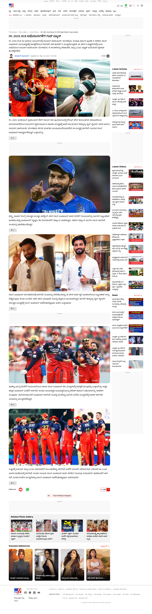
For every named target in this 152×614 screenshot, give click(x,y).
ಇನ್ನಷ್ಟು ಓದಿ (103, 546)
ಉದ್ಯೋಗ (118, 15)
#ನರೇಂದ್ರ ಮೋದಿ (107, 15)
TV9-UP (105, 1)
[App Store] (35, 599)
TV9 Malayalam (135, 594)
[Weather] (117, 5)
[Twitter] (30, 592)
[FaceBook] (25, 592)
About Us (61, 589)
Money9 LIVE (83, 598)
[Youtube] (20, 489)
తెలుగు (58, 1)
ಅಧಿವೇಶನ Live (17, 15)
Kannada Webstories (19, 546)
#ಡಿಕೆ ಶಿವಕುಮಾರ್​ (54, 15)
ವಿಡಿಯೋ (28, 15)
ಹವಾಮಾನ (37, 15)
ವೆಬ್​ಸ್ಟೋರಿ (83, 15)
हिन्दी (52, 1)
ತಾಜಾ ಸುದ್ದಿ (16, 11)
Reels (115, 295)
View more (137, 69)
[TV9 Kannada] (11, 6)
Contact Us (53, 589)
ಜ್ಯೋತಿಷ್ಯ (108, 11)
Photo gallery (23, 32)
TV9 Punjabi (117, 594)
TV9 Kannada (13, 32)
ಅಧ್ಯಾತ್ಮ (94, 11)
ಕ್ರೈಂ (114, 11)
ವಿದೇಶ (65, 11)
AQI (121, 6)
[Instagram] (34, 592)
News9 (46, 1)
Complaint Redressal (119, 589)
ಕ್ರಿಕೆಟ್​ (36, 11)
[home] (10, 11)
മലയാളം (93, 1)
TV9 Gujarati (107, 594)
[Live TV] (129, 5)
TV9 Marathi (79, 594)
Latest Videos (119, 167)
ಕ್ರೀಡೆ (54, 11)
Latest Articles (119, 69)
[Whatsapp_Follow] (27, 489)
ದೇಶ (59, 11)
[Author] (11, 56)
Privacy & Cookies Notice (88, 589)
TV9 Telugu (88, 594)
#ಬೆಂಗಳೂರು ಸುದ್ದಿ (94, 15)
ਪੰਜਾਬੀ (81, 1)
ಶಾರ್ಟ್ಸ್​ (44, 15)
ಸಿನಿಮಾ (30, 11)
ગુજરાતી (70, 1)
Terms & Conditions (104, 589)
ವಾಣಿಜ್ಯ (101, 11)
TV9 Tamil (125, 594)
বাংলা (76, 1)
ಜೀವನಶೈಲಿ (72, 11)
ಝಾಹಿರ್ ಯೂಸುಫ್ (21, 56)
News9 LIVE (73, 598)
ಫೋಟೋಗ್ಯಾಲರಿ (45, 11)
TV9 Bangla (98, 594)
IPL (49, 496)
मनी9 (99, 1)
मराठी (64, 1)
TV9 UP (65, 598)
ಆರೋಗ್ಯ (81, 11)
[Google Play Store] (20, 599)
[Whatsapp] (125, 5)
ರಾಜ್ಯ (23, 11)
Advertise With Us (72, 589)
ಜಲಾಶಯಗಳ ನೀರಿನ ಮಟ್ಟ (70, 15)
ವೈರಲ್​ (88, 11)
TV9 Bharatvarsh (68, 594)
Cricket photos (34, 32)
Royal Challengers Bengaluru (62, 496)
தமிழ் (87, 1)
